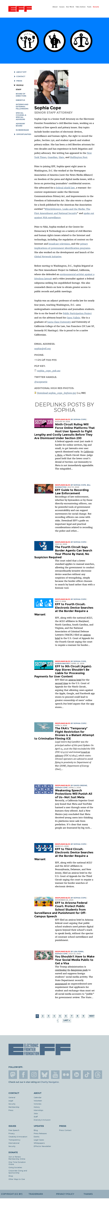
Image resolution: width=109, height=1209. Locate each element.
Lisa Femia (78, 952)
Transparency (14, 1140)
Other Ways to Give (17, 1179)
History (37, 1107)
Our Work (70, 7)
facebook (23, 1074)
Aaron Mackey (62, 663)
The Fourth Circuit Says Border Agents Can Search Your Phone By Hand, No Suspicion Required (63, 552)
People (19, 85)
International (14, 1143)
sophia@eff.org (42, 348)
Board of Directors (21, 95)
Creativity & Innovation (18, 1137)
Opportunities (23, 134)
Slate (61, 157)
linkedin (76, 1074)
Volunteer (38, 1101)
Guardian (52, 157)
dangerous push (79, 970)
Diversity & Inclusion (42, 1120)
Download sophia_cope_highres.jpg (56, 393)
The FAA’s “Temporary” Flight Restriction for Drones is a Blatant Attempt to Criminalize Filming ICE (64, 733)
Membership (14, 1107)
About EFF (21, 72)
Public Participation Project (77, 313)
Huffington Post (78, 157)
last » (67, 1020)
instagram (34, 1074)
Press (19, 81)
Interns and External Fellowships (22, 106)
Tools (89, 7)
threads (98, 1074)
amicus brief (74, 679)
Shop (11, 1176)
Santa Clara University (59, 322)
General (12, 1097)
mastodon (13, 1074)
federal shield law (65, 187)
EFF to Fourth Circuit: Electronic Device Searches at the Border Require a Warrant (63, 609)
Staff (18, 90)
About (55, 7)
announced (61, 983)
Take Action (81, 7)
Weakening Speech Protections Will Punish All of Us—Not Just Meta (73, 794)
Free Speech (14, 1130)
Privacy (11, 1133)
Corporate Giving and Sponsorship (18, 1172)
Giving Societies (15, 1167)
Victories (37, 1104)
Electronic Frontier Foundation (20, 9)
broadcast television (59, 243)
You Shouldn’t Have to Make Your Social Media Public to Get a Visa (75, 960)
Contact (20, 76)
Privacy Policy (65, 1194)
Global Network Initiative (47, 256)
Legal (11, 1101)
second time (61, 683)
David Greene (80, 785)
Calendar (37, 1097)
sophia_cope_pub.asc (48, 370)
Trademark (36, 1194)
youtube (55, 1074)
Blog (36, 1130)
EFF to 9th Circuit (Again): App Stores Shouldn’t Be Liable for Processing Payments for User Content (63, 671)
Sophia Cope (80, 419)
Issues (62, 7)
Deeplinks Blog (62, 419)
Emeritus (20, 100)
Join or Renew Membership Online (17, 1158)
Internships (38, 1110)
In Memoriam (22, 130)
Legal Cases (39, 1140)
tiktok (87, 1074)
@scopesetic (40, 381)
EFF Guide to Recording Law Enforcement (72, 491)
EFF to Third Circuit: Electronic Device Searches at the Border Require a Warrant (63, 854)
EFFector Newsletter (42, 1146)
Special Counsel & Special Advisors (21, 116)
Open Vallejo (73, 317)
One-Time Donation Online (17, 1163)
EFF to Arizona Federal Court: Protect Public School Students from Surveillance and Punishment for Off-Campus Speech (60, 909)
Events (36, 1137)
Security (12, 1104)
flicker (66, 1074)
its (68, 970)
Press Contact (65, 1130)
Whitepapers (39, 1143)
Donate (96, 7)
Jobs (36, 1113)
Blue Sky (44, 1074)
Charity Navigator (49, 1082)
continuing (61, 970)
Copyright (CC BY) (11, 1194)
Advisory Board (20, 125)
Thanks (88, 1194)
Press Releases (40, 1133)
